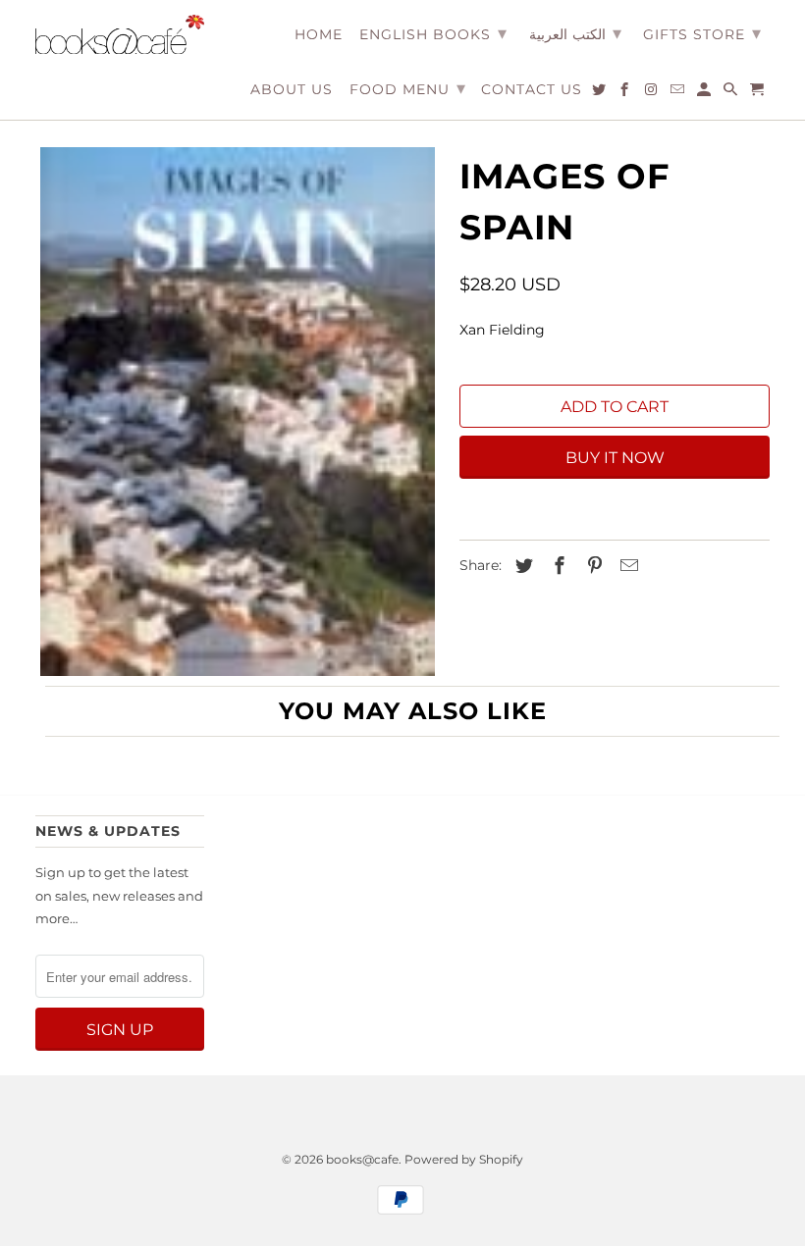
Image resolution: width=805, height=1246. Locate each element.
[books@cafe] (119, 34)
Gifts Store (702, 33)
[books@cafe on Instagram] (652, 93)
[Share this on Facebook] (556, 566)
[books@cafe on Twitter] (600, 93)
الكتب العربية (575, 33)
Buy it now (615, 457)
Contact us (531, 89)
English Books (433, 33)
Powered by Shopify (463, 1159)
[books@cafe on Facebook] (625, 93)
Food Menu (407, 88)
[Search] (732, 93)
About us (291, 89)
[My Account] (705, 93)
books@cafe (362, 1159)
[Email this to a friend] (626, 566)
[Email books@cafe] (679, 93)
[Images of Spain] (237, 412)
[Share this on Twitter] (521, 566)
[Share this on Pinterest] (592, 566)
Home (319, 34)
